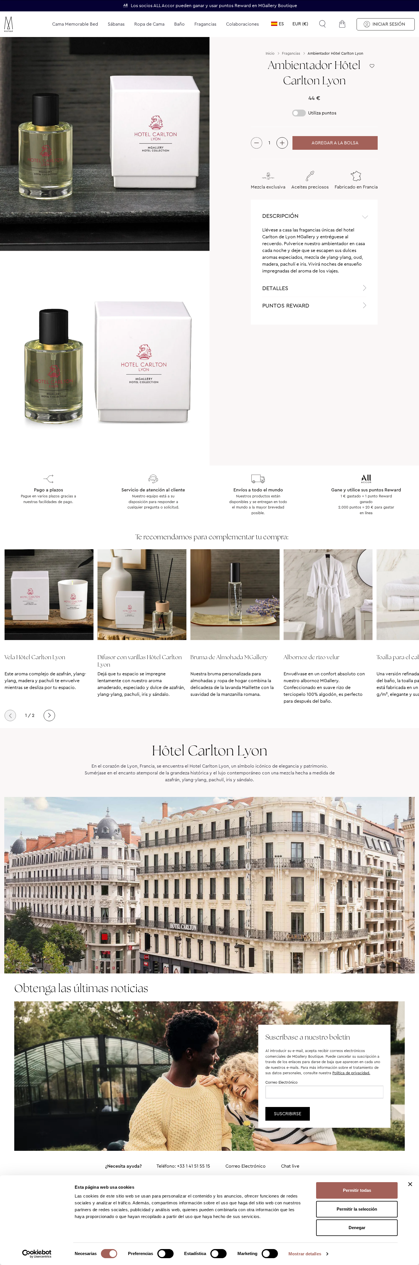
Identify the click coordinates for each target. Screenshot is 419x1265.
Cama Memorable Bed (75, 24)
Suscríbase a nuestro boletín (307, 1037)
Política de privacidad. (351, 1073)
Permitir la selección (357, 1209)
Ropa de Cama (149, 24)
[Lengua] (277, 24)
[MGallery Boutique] (22, 24)
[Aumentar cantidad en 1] (282, 143)
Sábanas (116, 24)
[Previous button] (10, 715)
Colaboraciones (242, 24)
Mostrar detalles (304, 1253)
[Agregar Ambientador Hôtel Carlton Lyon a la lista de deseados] (372, 66)
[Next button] (49, 715)
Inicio (270, 53)
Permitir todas (357, 1190)
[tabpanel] (314, 253)
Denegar (357, 1227)
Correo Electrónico (281, 1082)
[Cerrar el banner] (410, 1184)
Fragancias (205, 24)
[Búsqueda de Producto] (322, 24)
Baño (179, 24)
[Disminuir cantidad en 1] (256, 143)
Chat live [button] (290, 1166)
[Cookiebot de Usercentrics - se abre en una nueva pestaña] (37, 1254)
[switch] (165, 1254)
